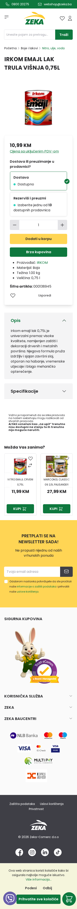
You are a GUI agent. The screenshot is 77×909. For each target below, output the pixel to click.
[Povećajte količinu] (62, 225)
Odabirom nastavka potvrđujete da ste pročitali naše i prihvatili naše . (40, 586)
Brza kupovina (38, 252)
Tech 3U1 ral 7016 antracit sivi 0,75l (56, 482)
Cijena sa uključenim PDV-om (34, 151)
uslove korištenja (27, 591)
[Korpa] (69, 899)
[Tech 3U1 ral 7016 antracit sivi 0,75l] (56, 466)
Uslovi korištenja (52, 804)
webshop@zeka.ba (58, 4)
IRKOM (42, 262)
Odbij (47, 888)
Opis (16, 320)
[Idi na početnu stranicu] (34, 19)
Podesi (31, 888)
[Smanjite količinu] (14, 225)
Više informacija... (39, 879)
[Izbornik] (5, 18)
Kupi (17, 508)
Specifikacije (24, 391)
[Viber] (10, 903)
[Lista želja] (62, 18)
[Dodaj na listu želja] (13, 295)
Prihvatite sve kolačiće (38, 899)
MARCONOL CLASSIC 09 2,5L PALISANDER (20, 482)
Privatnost (36, 809)
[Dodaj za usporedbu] (30, 466)
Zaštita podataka (22, 804)
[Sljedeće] (69, 480)
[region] (38, 480)
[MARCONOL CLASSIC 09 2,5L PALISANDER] (20, 466)
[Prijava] (70, 18)
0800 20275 (20, 4)
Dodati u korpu (38, 238)
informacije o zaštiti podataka (36, 586)
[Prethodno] (7, 480)
